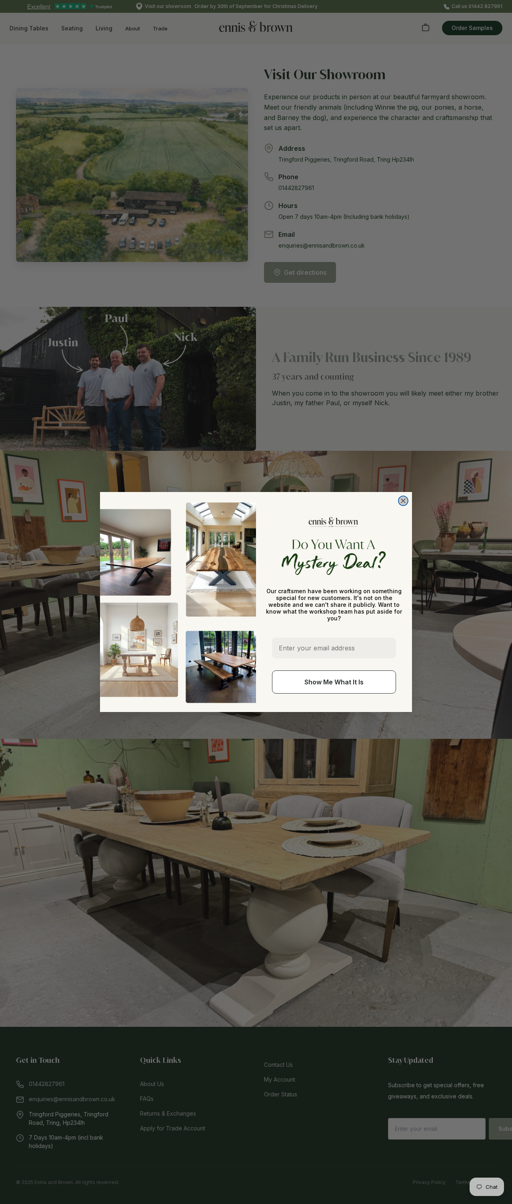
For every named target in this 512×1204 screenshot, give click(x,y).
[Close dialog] (403, 501)
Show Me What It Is (334, 682)
